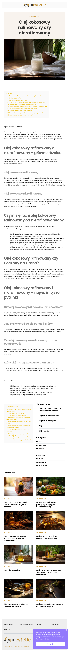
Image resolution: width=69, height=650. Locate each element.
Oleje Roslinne (34, 17)
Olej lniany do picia (12, 570)
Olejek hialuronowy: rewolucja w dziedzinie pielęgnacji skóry (50, 409)
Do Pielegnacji (41, 445)
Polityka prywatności (26, 624)
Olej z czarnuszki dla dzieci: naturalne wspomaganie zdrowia (15, 504)
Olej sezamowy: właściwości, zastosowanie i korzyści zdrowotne (48, 572)
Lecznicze (39, 459)
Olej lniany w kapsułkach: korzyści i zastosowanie (47, 537)
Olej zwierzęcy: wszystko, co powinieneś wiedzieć (16, 605)
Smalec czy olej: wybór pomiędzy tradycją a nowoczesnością (31, 392)
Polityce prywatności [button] (42, 639)
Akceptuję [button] (50, 644)
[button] (5, 5)
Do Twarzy (40, 448)
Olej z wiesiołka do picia (47, 421)
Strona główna (8, 624)
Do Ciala (39, 442)
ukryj (16, 93)
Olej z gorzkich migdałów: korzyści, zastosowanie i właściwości (15, 538)
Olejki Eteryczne (41, 466)
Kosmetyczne (40, 455)
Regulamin (55, 624)
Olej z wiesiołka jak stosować (49, 416)
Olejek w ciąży (44, 431)
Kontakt (38, 624)
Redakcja (7, 629)
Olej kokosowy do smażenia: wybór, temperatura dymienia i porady (33, 386)
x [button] (66, 630)
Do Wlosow (40, 452)
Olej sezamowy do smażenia (19, 390)
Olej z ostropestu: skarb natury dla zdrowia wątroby (49, 605)
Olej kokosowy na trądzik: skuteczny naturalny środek (28, 395)
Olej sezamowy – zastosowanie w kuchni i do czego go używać (31, 388)
